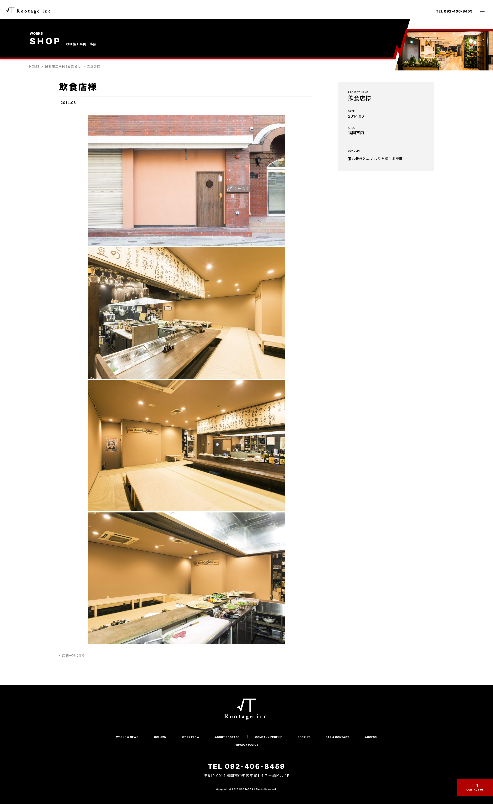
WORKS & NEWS (127, 737)
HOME (34, 66)
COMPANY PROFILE (268, 737)
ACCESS (371, 737)
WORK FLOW (190, 737)
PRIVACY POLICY (246, 745)
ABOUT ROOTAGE (227, 737)
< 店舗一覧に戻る (72, 655)
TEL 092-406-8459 (454, 11)
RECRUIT (304, 737)
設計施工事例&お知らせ (63, 66)
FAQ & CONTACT (337, 737)
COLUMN (160, 737)
